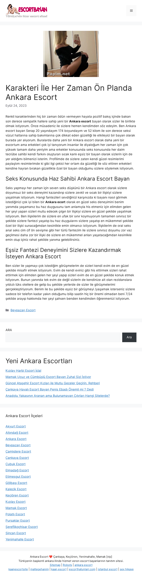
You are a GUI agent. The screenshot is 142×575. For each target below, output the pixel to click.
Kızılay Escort (16, 502)
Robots (67, 565)
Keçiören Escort (17, 495)
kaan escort (59, 569)
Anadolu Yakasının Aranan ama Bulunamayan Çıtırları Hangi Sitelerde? (58, 396)
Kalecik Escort (16, 489)
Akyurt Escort (16, 426)
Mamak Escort (16, 508)
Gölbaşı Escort (16, 483)
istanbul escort (107, 569)
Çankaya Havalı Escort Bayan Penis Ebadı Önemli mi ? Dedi (50, 389)
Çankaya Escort (17, 458)
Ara (129, 337)
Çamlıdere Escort (18, 451)
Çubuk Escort (16, 464)
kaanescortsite (18, 569)
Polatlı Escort (15, 514)
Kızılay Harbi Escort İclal (23, 370)
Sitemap (55, 565)
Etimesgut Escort (18, 476)
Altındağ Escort (17, 432)
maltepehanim (39, 569)
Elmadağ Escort (17, 470)
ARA (9, 330)
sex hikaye (127, 569)
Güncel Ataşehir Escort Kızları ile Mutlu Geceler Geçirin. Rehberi (53, 383)
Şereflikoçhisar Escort (22, 527)
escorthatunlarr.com (82, 569)
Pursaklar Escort (18, 520)
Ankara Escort (16, 439)
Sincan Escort (16, 533)
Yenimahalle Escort (20, 539)
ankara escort (83, 565)
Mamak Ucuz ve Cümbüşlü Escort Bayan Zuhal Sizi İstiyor (48, 377)
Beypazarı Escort (23, 310)
